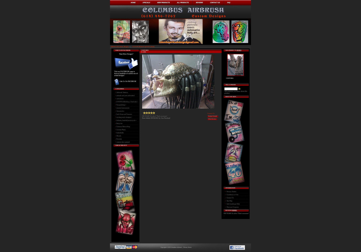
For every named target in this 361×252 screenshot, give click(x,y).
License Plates (121, 129)
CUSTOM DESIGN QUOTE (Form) (143, 46)
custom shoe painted (123, 142)
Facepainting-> (121, 105)
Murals (118, 136)
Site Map (229, 201)
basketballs (120, 133)
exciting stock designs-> (124, 117)
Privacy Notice (231, 191)
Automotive (120, 111)
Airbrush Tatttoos (122, 92)
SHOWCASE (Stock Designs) (120, 46)
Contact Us (210, 113)
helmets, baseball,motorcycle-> (126, 120)
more (239, 50)
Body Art (119, 123)
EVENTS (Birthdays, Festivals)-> (127, 102)
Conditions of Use (232, 194)
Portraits (119, 139)
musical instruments (122, 108)
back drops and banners (124, 114)
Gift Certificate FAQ (233, 204)
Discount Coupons (233, 207)
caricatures (119, 98)
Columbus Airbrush (176, 247)
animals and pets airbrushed (125, 95)
